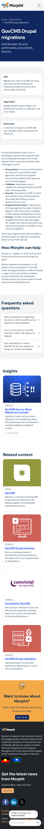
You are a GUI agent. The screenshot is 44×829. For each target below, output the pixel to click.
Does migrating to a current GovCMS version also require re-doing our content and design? (19, 346)
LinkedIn (13, 802)
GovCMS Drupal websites (19, 548)
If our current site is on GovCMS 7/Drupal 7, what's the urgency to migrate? (19, 333)
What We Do (15, 19)
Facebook (5, 802)
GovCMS (10, 492)
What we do (22, 717)
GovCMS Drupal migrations (20, 658)
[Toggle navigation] (39, 5)
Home (4, 19)
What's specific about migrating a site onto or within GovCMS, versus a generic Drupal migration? (20, 320)
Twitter (22, 802)
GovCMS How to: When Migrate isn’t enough (18, 411)
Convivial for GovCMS (17, 603)
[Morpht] (12, 5)
